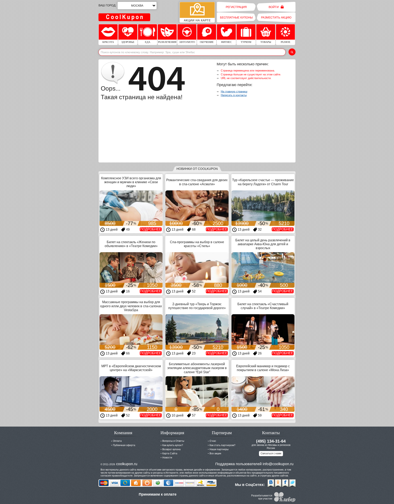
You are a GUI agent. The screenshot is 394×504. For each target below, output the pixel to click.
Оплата (117, 441)
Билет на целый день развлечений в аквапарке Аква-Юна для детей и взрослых (262, 244)
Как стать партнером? (222, 445)
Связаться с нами (271, 453)
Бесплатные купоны (236, 17)
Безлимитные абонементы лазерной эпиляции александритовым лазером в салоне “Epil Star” (197, 368)
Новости (167, 457)
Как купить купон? (172, 445)
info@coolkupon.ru (278, 464)
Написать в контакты (234, 95)
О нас (213, 441)
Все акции (215, 453)
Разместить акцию (276, 17)
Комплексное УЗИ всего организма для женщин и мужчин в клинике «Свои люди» (131, 182)
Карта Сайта (169, 453)
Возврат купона (171, 449)
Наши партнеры (219, 449)
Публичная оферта (124, 445)
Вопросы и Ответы (173, 441)
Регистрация (236, 7)
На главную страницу (234, 91)
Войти (274, 7)
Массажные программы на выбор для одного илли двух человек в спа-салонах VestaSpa (131, 306)
